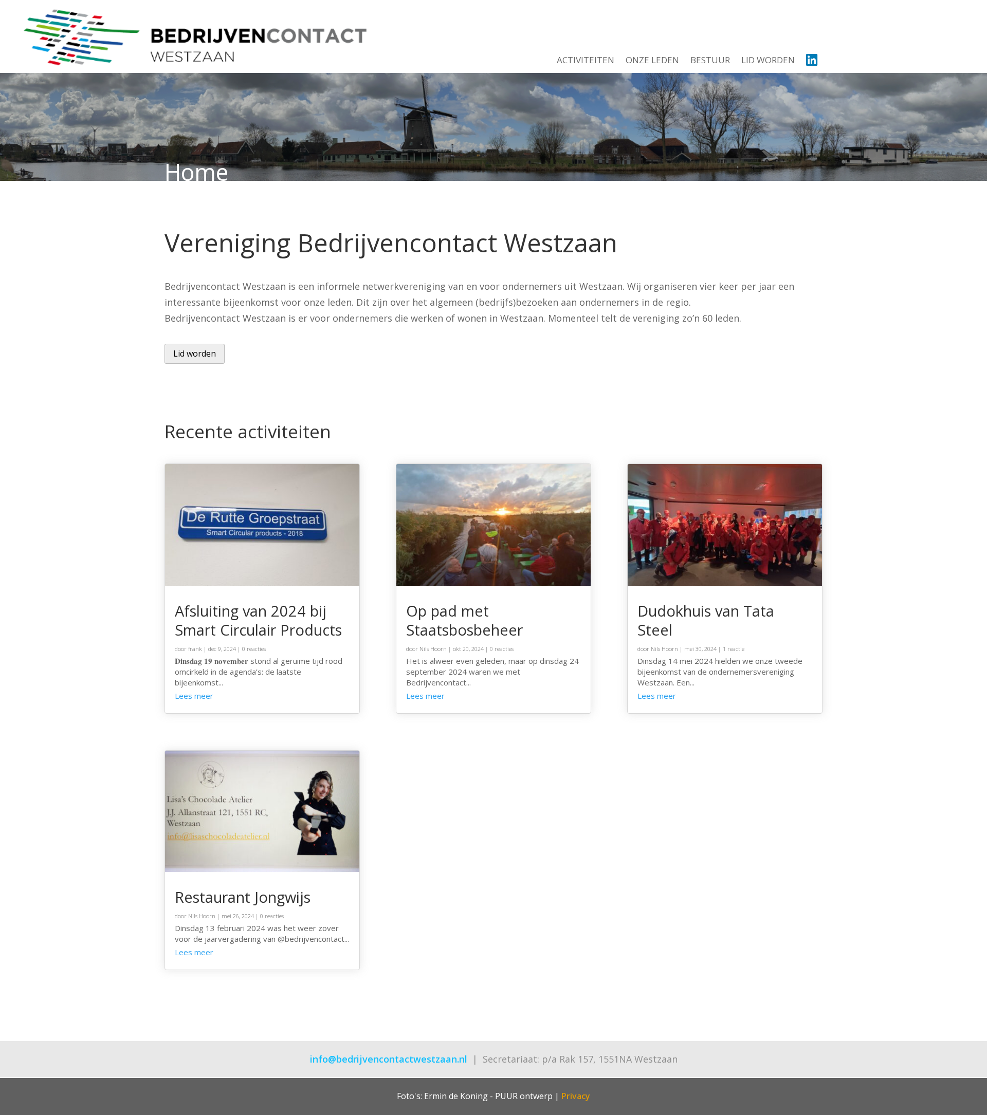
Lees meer (194, 696)
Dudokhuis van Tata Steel (705, 620)
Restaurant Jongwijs (242, 897)
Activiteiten (585, 61)
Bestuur (710, 61)
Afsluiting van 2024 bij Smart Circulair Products (258, 620)
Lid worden (768, 61)
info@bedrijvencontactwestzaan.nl (388, 1059)
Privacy (575, 1096)
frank (195, 649)
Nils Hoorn (201, 916)
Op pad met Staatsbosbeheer (464, 620)
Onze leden (652, 61)
